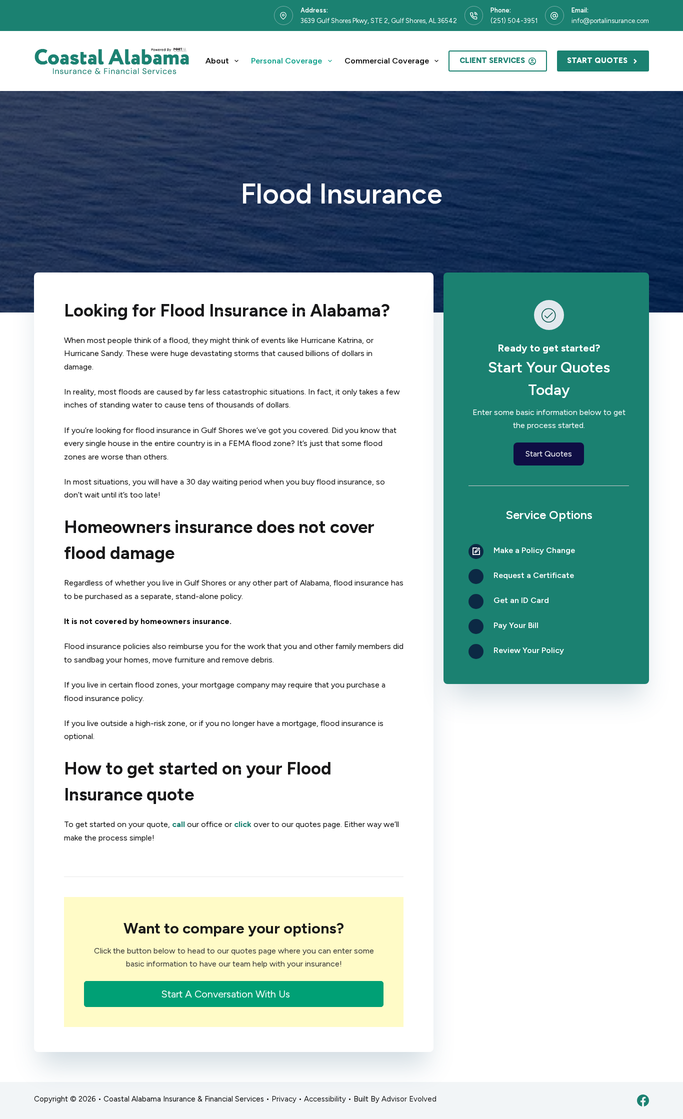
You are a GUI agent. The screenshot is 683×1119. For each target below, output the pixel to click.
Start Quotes (597, 60)
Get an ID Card (521, 600)
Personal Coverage (286, 61)
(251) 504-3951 (514, 20)
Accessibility (325, 1099)
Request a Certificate (534, 575)
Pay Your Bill (516, 625)
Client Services (492, 60)
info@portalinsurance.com (610, 20)
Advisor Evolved (409, 1099)
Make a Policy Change (534, 550)
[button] (234, 994)
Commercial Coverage (386, 61)
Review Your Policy (529, 650)
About (217, 61)
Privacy (284, 1099)
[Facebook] (643, 1100)
